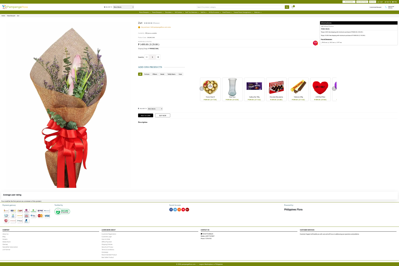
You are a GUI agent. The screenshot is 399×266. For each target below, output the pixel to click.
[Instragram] (179, 209)
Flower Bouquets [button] (157, 12)
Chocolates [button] (168, 12)
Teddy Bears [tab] (171, 74)
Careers (4, 239)
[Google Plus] (187, 209)
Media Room (6, 242)
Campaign (105, 252)
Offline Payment (107, 242)
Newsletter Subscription (10, 247)
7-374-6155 (208, 238)
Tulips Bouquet (11, 16)
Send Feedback (208, 234)
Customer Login (107, 237)
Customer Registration (109, 234)
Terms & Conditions (108, 250)
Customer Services (307, 230)
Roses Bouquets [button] (144, 12)
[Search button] (287, 7)
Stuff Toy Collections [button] (191, 12)
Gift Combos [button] (178, 12)
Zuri (18, 16)
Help (395, 2)
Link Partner (6, 250)
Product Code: (146, 37)
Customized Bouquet (375, 7)
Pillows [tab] (155, 74)
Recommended (349, 1)
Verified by (58, 205)
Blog (3, 237)
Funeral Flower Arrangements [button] (242, 12)
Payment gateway (9, 205)
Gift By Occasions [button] (214, 12)
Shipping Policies (107, 244)
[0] (292, 7)
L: (324, 42)
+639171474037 (209, 236)
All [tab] (140, 74)
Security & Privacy (107, 247)
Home (3, 16)
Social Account (175, 205)
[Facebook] (171, 209)
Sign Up (388, 2)
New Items (372, 1)
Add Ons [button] (203, 12)
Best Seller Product (362, 1)
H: (338, 42)
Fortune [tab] (146, 74)
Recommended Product (109, 255)
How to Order (106, 239)
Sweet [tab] (162, 74)
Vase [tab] (180, 74)
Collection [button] (257, 12)
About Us (5, 234)
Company (5, 230)
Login (381, 2)
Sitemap (5, 244)
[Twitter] (175, 209)
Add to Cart (146, 115)
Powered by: (289, 205)
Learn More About (109, 230)
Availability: (147, 33)
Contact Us (205, 230)
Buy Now (162, 115)
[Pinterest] (183, 209)
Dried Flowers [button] (226, 12)
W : (331, 42)
